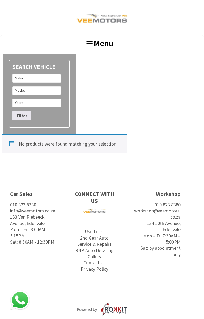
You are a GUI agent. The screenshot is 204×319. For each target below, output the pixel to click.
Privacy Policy (94, 269)
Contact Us (94, 263)
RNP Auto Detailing (94, 250)
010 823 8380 (23, 205)
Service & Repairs (94, 244)
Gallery (94, 256)
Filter (22, 115)
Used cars (94, 231)
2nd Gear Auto (94, 238)
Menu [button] (103, 43)
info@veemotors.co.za (32, 211)
